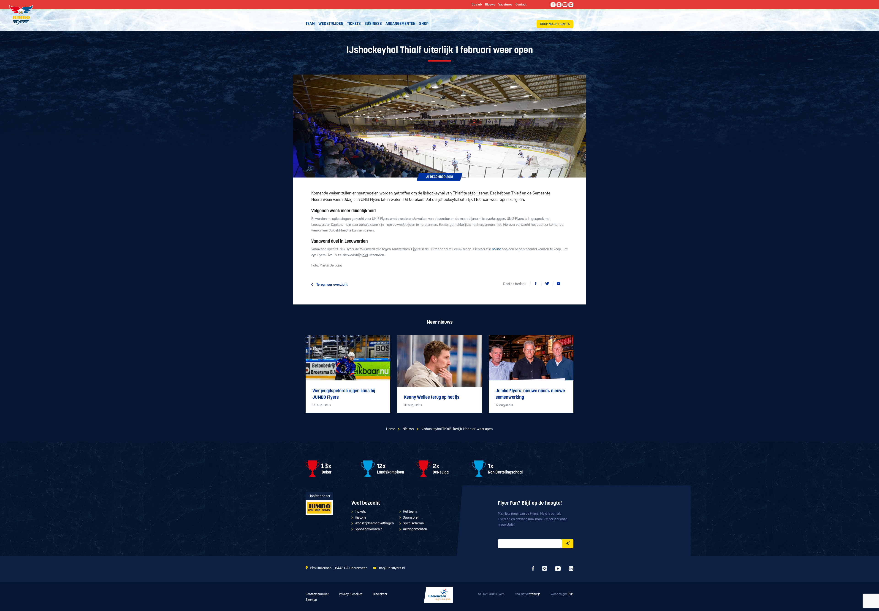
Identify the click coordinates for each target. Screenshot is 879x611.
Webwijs (534, 594)
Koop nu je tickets (555, 24)
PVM (570, 594)
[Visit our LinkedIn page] (570, 4)
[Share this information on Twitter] (547, 284)
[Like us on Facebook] (553, 4)
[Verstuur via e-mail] (558, 284)
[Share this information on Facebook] (535, 284)
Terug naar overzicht (332, 285)
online (496, 249)
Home (390, 429)
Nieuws (408, 429)
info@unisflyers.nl (391, 568)
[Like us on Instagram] (559, 4)
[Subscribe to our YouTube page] (564, 4)
